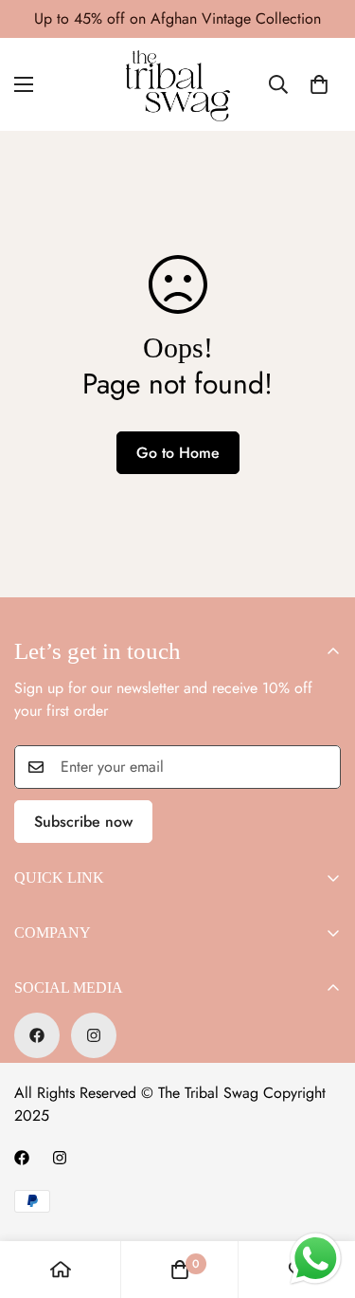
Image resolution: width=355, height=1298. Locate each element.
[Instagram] (93, 1035)
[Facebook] (37, 1035)
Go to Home (178, 453)
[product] (60, 1269)
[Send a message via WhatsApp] (316, 1259)
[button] (319, 84)
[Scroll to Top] (321, 1197)
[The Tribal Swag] (178, 84)
